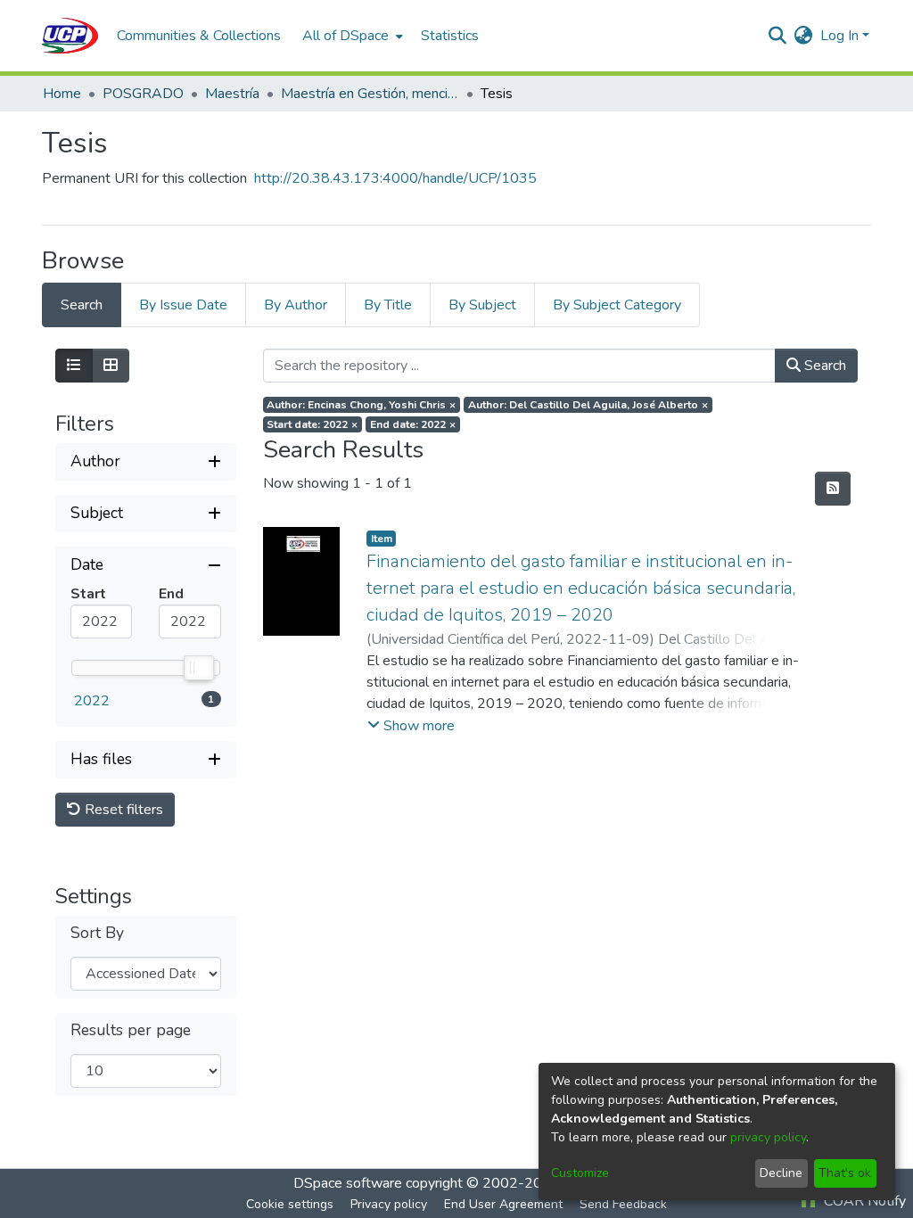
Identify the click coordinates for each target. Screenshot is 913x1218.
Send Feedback (623, 1204)
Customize (580, 1173)
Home (62, 93)
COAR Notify (863, 1201)
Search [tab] (82, 305)
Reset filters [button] (122, 809)
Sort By (97, 933)
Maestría (232, 93)
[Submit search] (778, 35)
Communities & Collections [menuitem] (199, 35)
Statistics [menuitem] (450, 35)
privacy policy (768, 1137)
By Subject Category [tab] (617, 305)
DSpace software (347, 1183)
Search (823, 365)
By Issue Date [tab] (183, 305)
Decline (781, 1173)
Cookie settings (289, 1204)
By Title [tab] (388, 305)
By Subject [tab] (482, 305)
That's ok (844, 1173)
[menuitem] (351, 35)
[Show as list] (74, 366)
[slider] (198, 667)
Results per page (130, 1030)
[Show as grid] (110, 366)
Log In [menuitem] (839, 35)
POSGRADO (143, 93)
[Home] (70, 35)
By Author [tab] (295, 305)
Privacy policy (388, 1204)
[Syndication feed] (833, 489)
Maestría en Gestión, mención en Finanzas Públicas (370, 93)
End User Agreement (503, 1204)
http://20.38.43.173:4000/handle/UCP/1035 (395, 178)
